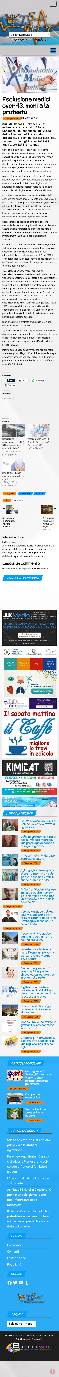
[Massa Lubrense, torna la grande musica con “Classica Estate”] (10, 1026)
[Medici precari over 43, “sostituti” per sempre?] (39, 430)
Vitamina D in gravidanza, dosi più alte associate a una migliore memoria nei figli (37, 1042)
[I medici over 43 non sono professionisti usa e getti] (13, 465)
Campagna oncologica (32, 1095)
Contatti (13, 1252)
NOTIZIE (39, 493)
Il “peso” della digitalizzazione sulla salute (37, 857)
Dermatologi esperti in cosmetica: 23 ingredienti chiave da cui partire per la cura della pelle (38, 972)
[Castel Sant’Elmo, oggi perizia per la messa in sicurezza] (10, 1010)
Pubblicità (14, 1264)
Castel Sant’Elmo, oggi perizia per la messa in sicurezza (35, 1009)
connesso (19, 568)
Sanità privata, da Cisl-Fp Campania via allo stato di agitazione (38, 824)
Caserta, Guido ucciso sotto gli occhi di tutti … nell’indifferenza (36, 936)
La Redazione (30, 118)
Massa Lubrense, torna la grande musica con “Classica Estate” (38, 1025)
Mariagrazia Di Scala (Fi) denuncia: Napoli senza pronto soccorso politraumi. (38, 1077)
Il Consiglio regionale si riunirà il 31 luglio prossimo (48, 524)
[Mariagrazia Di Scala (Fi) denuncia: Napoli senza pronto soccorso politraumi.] (15, 1075)
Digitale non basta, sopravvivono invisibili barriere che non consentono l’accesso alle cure (38, 991)
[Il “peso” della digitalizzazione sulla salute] (10, 859)
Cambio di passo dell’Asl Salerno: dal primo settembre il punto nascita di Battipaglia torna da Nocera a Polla (38, 917)
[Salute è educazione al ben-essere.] (15, 1113)
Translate (40, 39)
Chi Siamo (14, 1245)
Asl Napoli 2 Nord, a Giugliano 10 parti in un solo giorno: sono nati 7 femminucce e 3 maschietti (38, 875)
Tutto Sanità (19, 1335)
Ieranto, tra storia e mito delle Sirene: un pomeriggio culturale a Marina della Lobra (37, 953)
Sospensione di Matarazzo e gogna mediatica (8, 522)
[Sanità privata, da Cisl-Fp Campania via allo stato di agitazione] (10, 825)
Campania (17, 500)
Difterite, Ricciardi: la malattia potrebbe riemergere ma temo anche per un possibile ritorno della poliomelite (38, 895)
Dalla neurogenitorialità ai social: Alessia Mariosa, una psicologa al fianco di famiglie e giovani (38, 841)
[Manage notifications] (52, 1371)
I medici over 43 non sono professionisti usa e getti (13, 476)
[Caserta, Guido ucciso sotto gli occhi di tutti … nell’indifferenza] (10, 937)
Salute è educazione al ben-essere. (36, 1112)
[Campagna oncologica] (15, 1098)
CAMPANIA (25, 493)
